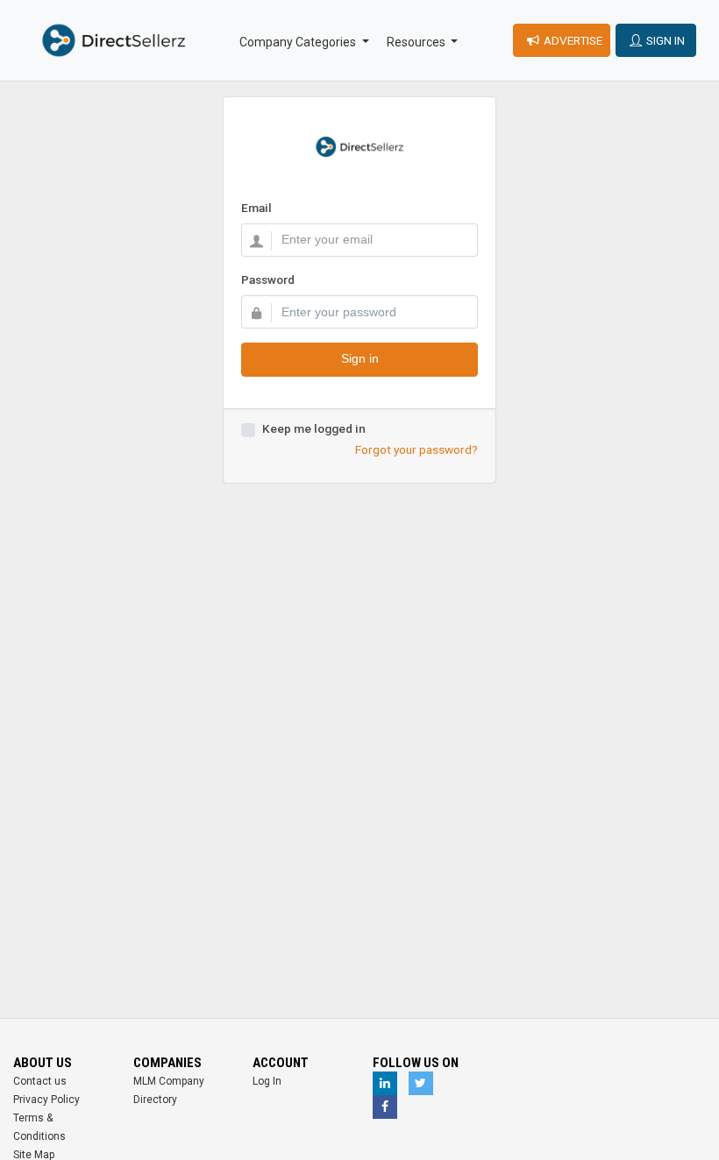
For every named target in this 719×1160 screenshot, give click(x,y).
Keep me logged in (314, 428)
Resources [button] (417, 42)
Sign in (360, 358)
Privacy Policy (46, 1099)
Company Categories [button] (299, 42)
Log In (267, 1081)
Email (256, 208)
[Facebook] (385, 1107)
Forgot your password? (416, 449)
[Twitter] (421, 1083)
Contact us (40, 1081)
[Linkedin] (385, 1083)
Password (268, 279)
